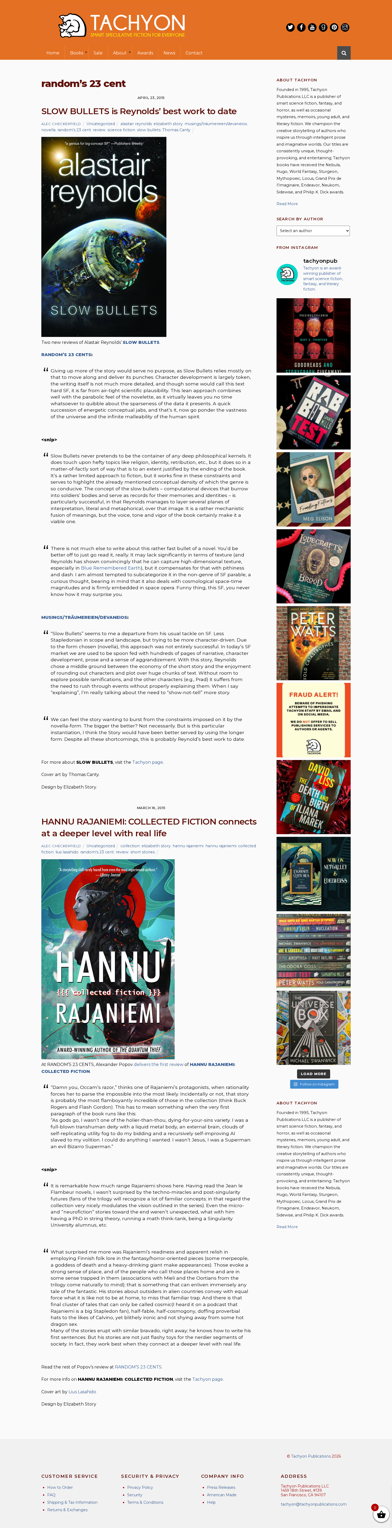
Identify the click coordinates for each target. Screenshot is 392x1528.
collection (130, 845)
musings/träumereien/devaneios (216, 123)
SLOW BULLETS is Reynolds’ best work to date (139, 111)
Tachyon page (147, 762)
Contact (194, 52)
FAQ (51, 1495)
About (120, 52)
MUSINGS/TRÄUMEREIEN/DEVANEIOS (84, 617)
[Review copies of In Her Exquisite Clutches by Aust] (314, 874)
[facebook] (301, 27)
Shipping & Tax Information (72, 1502)
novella (48, 130)
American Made (222, 1495)
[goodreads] (323, 27)
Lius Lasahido (82, 1391)
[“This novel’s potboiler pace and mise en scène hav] (314, 797)
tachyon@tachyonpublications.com (314, 1504)
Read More (287, 203)
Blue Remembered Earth (111, 568)
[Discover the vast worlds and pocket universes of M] (314, 1028)
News (169, 52)
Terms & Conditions (145, 1502)
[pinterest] (334, 27)
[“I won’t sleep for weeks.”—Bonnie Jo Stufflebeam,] (314, 566)
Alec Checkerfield (61, 124)
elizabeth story (168, 123)
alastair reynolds (136, 123)
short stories (142, 852)
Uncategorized (100, 123)
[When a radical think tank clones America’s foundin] (314, 489)
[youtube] (312, 27)
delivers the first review (158, 1064)
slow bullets (149, 130)
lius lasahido (66, 852)
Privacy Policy (140, 1487)
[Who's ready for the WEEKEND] (314, 951)
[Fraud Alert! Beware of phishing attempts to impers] (314, 720)
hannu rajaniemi (188, 845)
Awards (145, 52)
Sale (98, 52)
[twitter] (290, 27)
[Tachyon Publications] (121, 42)
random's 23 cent (74, 130)
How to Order (60, 1487)
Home (52, 52)
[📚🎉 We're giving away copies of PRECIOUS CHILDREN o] (314, 335)
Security (134, 1495)
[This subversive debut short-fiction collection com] (314, 412)
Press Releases (221, 1487)
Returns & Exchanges (67, 1509)
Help (211, 1502)
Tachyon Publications (311, 1456)
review (99, 130)
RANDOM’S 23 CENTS (66, 354)
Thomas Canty (176, 130)
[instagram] (345, 27)
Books (76, 52)
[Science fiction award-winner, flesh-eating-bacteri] (314, 643)
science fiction (121, 130)
